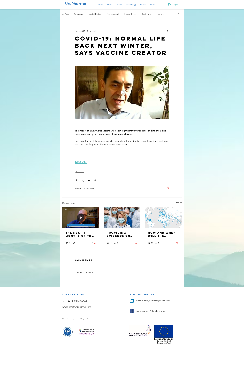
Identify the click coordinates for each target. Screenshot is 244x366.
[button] (131, 4)
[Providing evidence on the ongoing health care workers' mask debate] (122, 217)
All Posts (65, 14)
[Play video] (122, 92)
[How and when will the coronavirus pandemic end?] (163, 217)
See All (179, 202)
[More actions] (167, 31)
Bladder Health (130, 14)
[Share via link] (95, 180)
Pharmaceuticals (112, 14)
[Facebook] (132, 311)
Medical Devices (95, 14)
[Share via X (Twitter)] (82, 180)
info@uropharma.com (80, 306)
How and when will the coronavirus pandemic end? (162, 234)
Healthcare (79, 172)
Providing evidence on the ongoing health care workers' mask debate (121, 234)
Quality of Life (147, 14)
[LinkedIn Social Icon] (132, 301)
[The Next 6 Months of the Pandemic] (80, 217)
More (160, 14)
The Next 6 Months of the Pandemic (79, 234)
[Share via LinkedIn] (88, 180)
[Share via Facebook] (76, 180)
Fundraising (78, 14)
